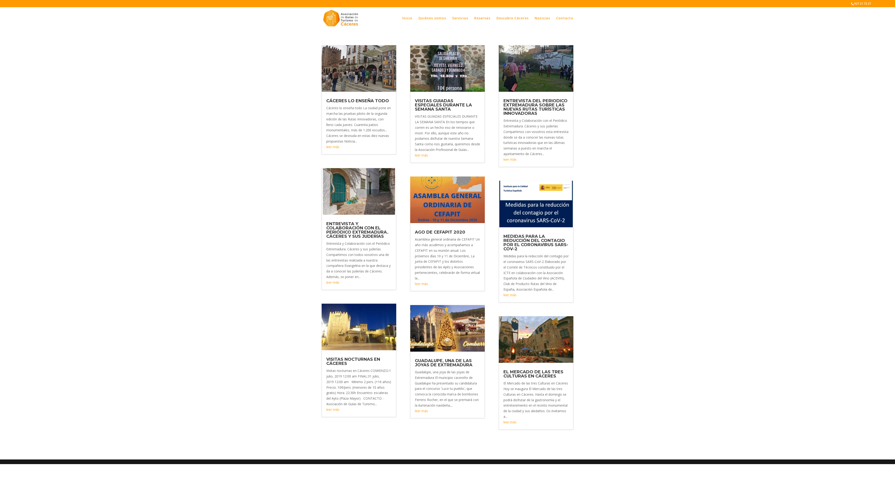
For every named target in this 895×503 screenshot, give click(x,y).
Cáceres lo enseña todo (357, 100)
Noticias (542, 18)
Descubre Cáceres (512, 18)
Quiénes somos (432, 18)
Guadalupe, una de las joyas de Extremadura (443, 362)
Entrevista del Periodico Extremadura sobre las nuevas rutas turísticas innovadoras (535, 107)
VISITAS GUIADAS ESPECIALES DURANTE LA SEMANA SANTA (443, 105)
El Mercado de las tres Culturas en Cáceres (533, 374)
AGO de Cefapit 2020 (440, 232)
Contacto (564, 18)
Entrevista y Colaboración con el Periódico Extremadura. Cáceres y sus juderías (357, 230)
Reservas (482, 18)
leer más (332, 147)
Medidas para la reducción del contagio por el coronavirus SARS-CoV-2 (535, 243)
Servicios (460, 18)
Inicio (407, 18)
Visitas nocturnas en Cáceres (353, 361)
